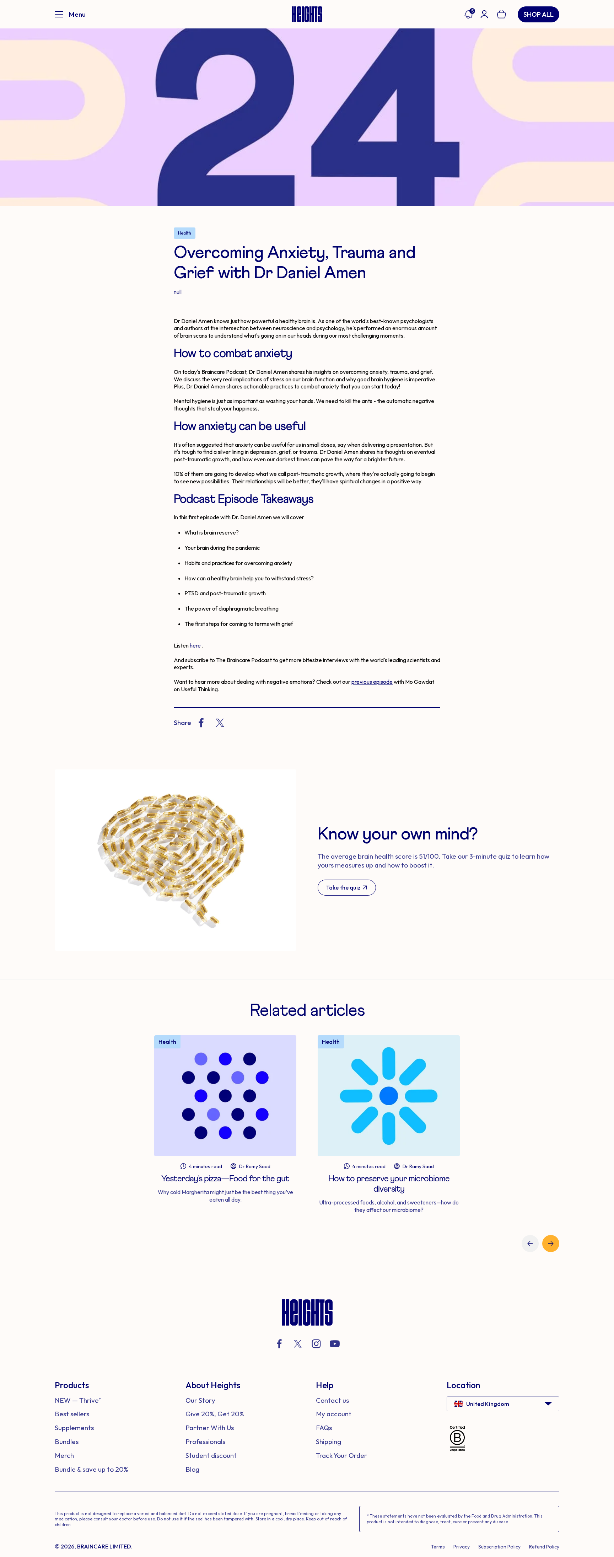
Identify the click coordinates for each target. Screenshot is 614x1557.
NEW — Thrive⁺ (78, 1400)
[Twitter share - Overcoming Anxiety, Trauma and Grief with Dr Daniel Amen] (219, 722)
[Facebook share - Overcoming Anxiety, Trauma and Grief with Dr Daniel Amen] (201, 722)
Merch (64, 1455)
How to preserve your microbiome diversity (388, 1184)
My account (333, 1414)
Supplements (74, 1427)
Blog (192, 1469)
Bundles (67, 1441)
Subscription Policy (499, 1546)
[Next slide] (550, 1243)
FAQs (324, 1427)
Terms (438, 1546)
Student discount (211, 1455)
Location (463, 1385)
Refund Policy (544, 1546)
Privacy (461, 1546)
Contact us (332, 1400)
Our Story (200, 1400)
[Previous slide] (530, 1243)
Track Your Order (341, 1455)
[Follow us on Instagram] (316, 1344)
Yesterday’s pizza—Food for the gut (225, 1179)
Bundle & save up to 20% (91, 1469)
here (195, 645)
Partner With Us (209, 1427)
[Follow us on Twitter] (298, 1344)
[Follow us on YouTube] (335, 1344)
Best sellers (72, 1414)
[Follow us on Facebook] (279, 1344)
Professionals (205, 1441)
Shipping (328, 1441)
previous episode (372, 681)
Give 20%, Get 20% (214, 1414)
